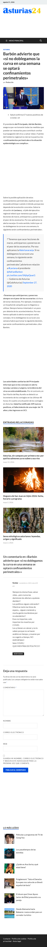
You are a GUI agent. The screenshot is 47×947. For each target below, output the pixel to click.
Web (5, 744)
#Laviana (12, 268)
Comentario (10, 688)
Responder (18, 654)
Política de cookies (19, 939)
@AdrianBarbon (15, 271)
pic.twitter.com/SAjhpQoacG (21, 275)
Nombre (7, 721)
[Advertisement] (24, 27)
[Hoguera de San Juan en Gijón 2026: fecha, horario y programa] (23, 481)
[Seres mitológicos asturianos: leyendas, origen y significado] (23, 521)
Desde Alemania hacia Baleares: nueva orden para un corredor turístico (29, 912)
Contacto (6, 939)
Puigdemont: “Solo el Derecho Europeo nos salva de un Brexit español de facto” (29, 882)
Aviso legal (17, 941)
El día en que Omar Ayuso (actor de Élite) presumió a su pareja (28, 897)
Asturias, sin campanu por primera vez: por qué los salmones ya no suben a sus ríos (23, 457)
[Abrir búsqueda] (41, 41)
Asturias (6, 49)
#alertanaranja (26, 250)
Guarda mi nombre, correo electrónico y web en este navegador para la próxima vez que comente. (23, 760)
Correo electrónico (13, 732)
